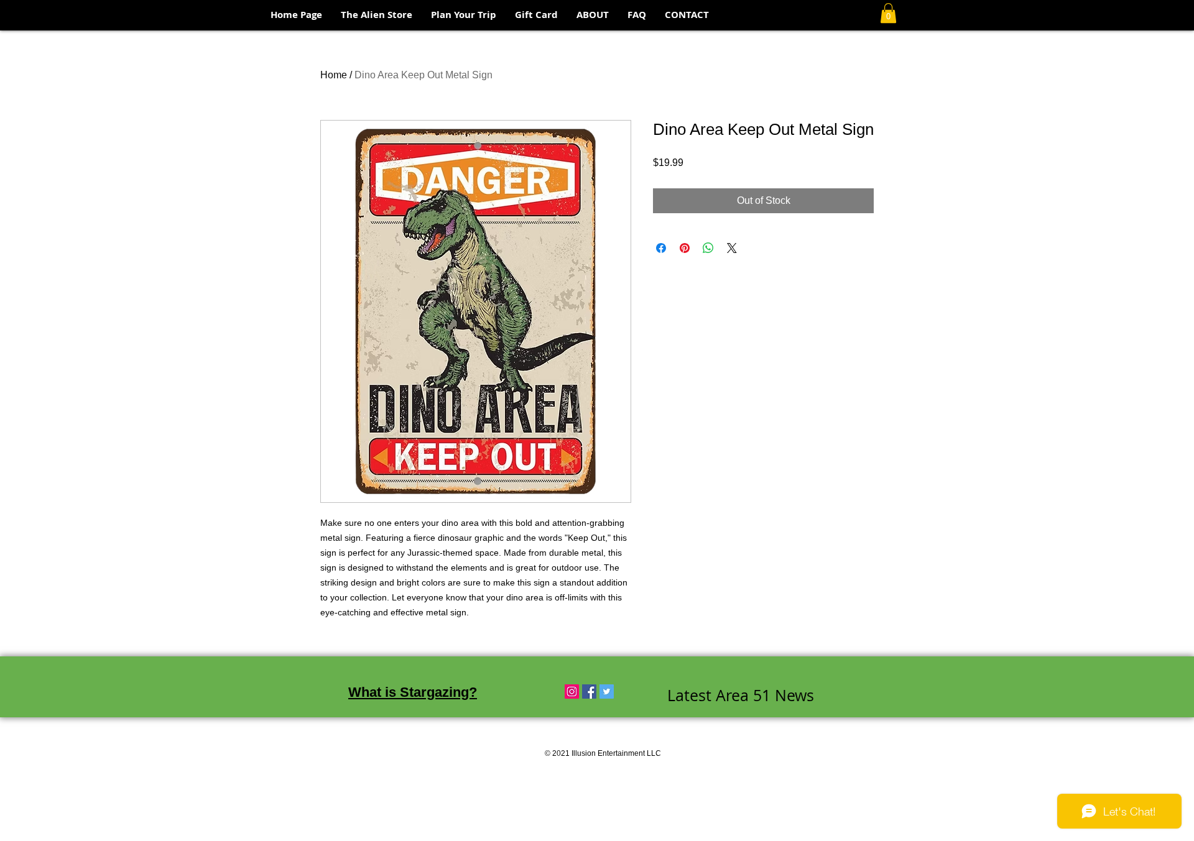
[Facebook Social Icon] (589, 691)
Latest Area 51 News (740, 695)
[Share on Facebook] (661, 248)
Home (333, 75)
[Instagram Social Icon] (572, 691)
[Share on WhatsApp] (708, 248)
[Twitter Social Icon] (606, 691)
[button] (888, 13)
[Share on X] (731, 248)
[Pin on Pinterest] (684, 248)
